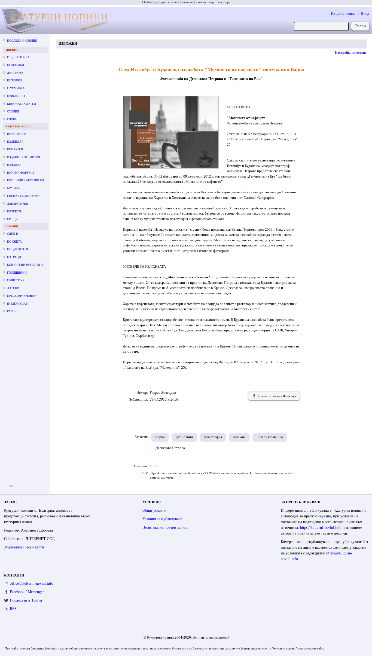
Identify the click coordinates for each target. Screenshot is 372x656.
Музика (13, 188)
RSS (13, 609)
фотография (213, 437)
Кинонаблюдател (21, 103)
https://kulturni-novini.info (321, 528)
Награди (14, 257)
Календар (15, 141)
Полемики (15, 64)
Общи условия (154, 510)
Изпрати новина (343, 13)
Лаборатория (17, 203)
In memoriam (18, 303)
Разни (12, 311)
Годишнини (17, 272)
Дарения (14, 288)
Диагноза (15, 72)
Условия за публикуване (162, 519)
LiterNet (147, 2)
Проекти (14, 211)
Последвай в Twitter (26, 600)
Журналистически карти (24, 547)
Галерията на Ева (270, 437)
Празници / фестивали (25, 180)
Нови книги (16, 133)
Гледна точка (18, 57)
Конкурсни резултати (25, 264)
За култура (223, 2)
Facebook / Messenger (27, 592)
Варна (160, 437)
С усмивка (16, 88)
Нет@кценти (17, 249)
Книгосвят (186, 2)
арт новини (184, 437)
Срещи (12, 219)
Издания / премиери (23, 157)
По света (14, 241)
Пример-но (16, 95)
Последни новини (22, 40)
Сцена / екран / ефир (23, 195)
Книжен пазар (205, 2)
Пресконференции (22, 295)
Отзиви (13, 111)
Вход (365, 13)
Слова (12, 119)
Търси (360, 26)
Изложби (14, 164)
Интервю (14, 80)
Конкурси (15, 149)
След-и (12, 233)
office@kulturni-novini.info (31, 583)
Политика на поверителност (165, 527)
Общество (15, 280)
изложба (239, 437)
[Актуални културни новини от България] (56, 20)
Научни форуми (20, 172)
